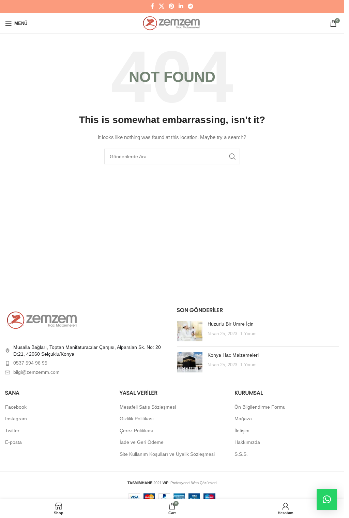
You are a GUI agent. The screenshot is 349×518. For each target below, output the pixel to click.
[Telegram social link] (191, 6)
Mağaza (243, 418)
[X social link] (161, 6)
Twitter (12, 430)
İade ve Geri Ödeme (142, 442)
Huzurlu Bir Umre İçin (231, 324)
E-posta (13, 442)
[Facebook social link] (152, 6)
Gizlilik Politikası (137, 418)
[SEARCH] (232, 156)
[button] (327, 499)
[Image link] (42, 320)
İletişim (241, 430)
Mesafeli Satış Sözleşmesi (148, 407)
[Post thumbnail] (189, 331)
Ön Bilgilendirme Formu (260, 407)
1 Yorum (248, 333)
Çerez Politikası (136, 430)
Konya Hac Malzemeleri (233, 355)
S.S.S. (241, 454)
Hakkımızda (247, 442)
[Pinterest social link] (171, 6)
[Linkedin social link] (181, 6)
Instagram (16, 418)
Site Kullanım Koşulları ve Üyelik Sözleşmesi (167, 454)
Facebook (16, 407)
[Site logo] (171, 23)
